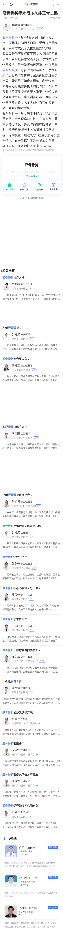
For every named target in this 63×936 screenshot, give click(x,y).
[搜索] (53, 4)
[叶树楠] (6, 27)
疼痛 (42, 118)
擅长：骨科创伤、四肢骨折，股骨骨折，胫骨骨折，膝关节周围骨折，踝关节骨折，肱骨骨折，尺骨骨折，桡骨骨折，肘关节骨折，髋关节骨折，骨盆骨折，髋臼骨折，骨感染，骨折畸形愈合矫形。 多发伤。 (31, 925)
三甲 (40, 29)
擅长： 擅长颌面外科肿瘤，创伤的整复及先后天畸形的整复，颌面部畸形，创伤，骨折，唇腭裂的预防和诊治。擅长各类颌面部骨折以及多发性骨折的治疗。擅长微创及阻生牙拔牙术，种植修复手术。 (31, 865)
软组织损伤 (10, 70)
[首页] (3, 4)
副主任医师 (22, 25)
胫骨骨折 (8, 37)
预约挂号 (53, 847)
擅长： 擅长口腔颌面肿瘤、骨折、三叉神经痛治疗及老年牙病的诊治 (31, 895)
